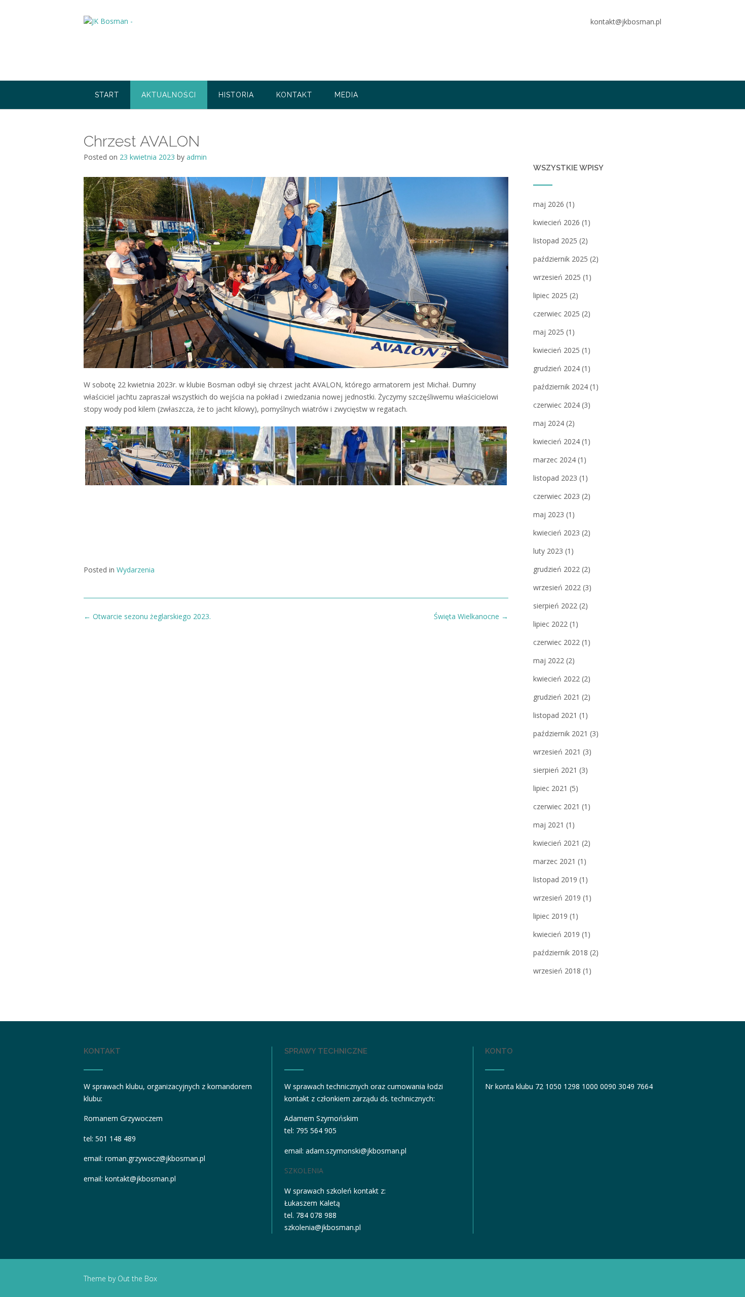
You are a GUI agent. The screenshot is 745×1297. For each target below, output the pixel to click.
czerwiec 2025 (556, 313)
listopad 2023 (555, 478)
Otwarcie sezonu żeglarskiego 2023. (147, 616)
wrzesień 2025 (557, 277)
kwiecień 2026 (556, 222)
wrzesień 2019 (557, 898)
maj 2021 (548, 825)
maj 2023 (548, 514)
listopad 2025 (555, 240)
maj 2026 (548, 204)
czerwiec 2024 (556, 405)
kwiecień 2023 (556, 532)
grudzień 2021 (556, 697)
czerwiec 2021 (556, 806)
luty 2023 (548, 551)
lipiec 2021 (550, 788)
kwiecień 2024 (556, 441)
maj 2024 (548, 423)
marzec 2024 (554, 459)
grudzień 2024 (556, 368)
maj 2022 (548, 660)
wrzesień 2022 (557, 587)
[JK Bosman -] (109, 41)
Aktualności (168, 95)
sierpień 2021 (555, 770)
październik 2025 (560, 259)
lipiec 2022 (550, 624)
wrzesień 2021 (557, 751)
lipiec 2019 (550, 916)
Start (107, 95)
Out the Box (137, 1278)
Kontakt (294, 95)
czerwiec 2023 (556, 496)
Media (346, 95)
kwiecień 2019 (556, 934)
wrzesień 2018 (557, 971)
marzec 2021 (554, 861)
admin (197, 157)
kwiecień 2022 (556, 678)
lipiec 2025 (550, 295)
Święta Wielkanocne (471, 616)
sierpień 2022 (555, 605)
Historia (236, 95)
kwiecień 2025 (556, 350)
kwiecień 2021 (556, 843)
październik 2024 (560, 386)
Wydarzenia (136, 569)
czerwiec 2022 (556, 642)
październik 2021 (560, 733)
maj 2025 (548, 332)
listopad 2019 (555, 879)
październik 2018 (560, 952)
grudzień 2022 (556, 569)
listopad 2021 (555, 715)
